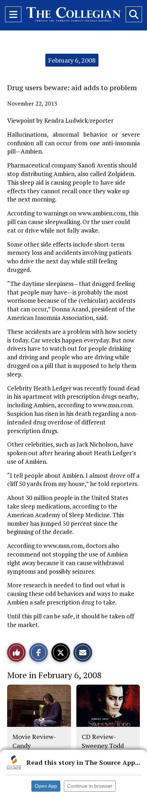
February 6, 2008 (72, 60)
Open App (46, 786)
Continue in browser (89, 786)
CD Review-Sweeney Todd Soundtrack (103, 745)
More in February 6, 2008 (54, 675)
